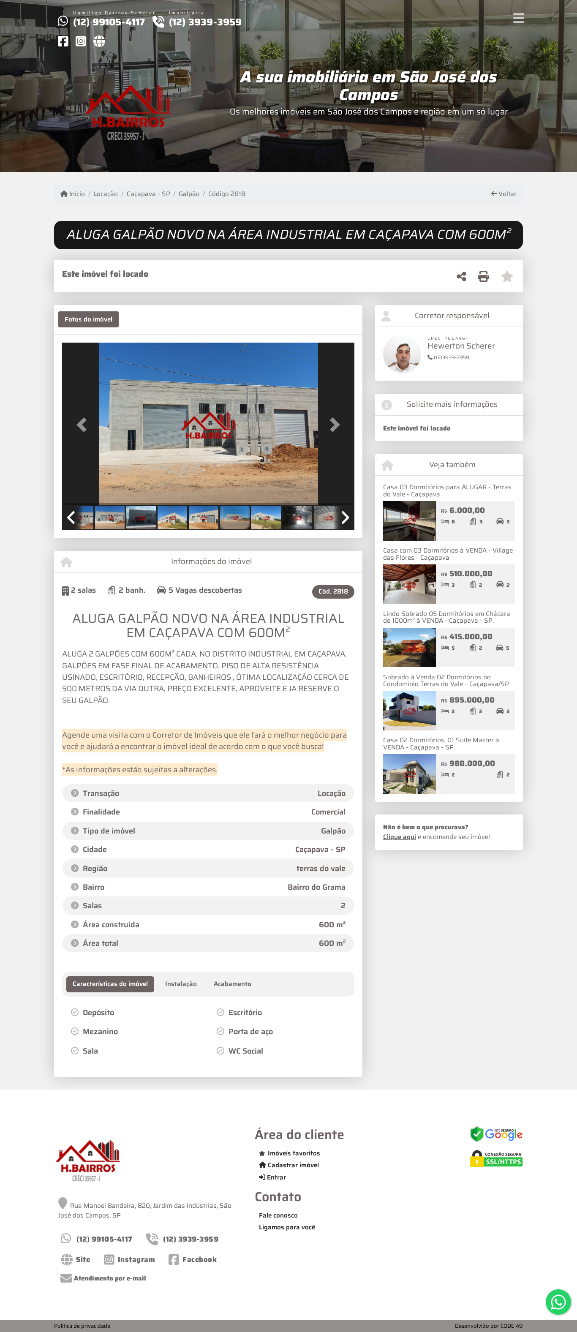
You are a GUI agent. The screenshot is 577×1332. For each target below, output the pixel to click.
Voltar (507, 194)
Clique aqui (399, 837)
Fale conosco (278, 1215)
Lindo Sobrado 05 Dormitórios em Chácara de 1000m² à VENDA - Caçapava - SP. (446, 617)
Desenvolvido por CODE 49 (489, 1325)
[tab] (88, 319)
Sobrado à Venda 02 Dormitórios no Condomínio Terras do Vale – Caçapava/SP (446, 680)
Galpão (189, 194)
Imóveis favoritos (294, 1153)
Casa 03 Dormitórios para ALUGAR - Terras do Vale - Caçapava (447, 490)
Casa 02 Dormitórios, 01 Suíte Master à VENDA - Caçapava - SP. (441, 743)
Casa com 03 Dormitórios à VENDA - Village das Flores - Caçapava (448, 554)
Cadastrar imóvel (292, 1165)
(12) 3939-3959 (205, 22)
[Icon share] (63, 41)
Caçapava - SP (148, 194)
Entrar (275, 1177)
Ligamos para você (287, 1227)
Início (76, 194)
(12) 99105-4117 (109, 22)
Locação (105, 194)
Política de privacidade (82, 1325)
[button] (84, 425)
